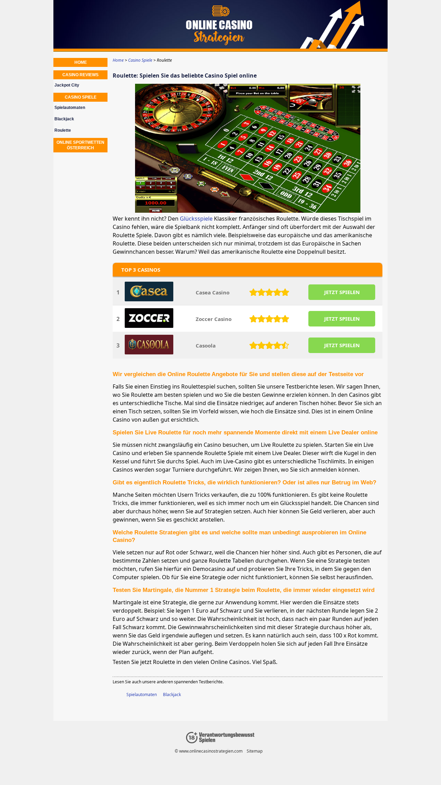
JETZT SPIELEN (342, 292)
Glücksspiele (196, 218)
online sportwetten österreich (80, 145)
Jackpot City (66, 85)
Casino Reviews (80, 74)
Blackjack (172, 694)
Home (80, 62)
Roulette (62, 130)
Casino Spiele (80, 97)
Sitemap (255, 751)
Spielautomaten (141, 694)
